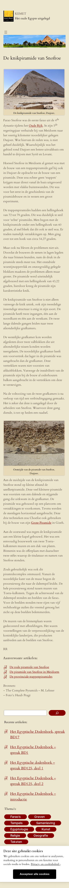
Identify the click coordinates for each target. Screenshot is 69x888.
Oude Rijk (36, 126)
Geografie (41, 835)
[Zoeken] (57, 713)
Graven (39, 817)
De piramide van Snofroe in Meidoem (34, 672)
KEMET (20, 14)
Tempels (16, 823)
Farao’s (15, 817)
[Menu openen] (5, 32)
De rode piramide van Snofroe (29, 667)
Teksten (16, 842)
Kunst (46, 829)
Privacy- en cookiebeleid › (45, 864)
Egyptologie (19, 829)
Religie (15, 835)
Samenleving (45, 823)
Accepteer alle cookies (34, 874)
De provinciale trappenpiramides (31, 677)
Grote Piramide (41, 523)
